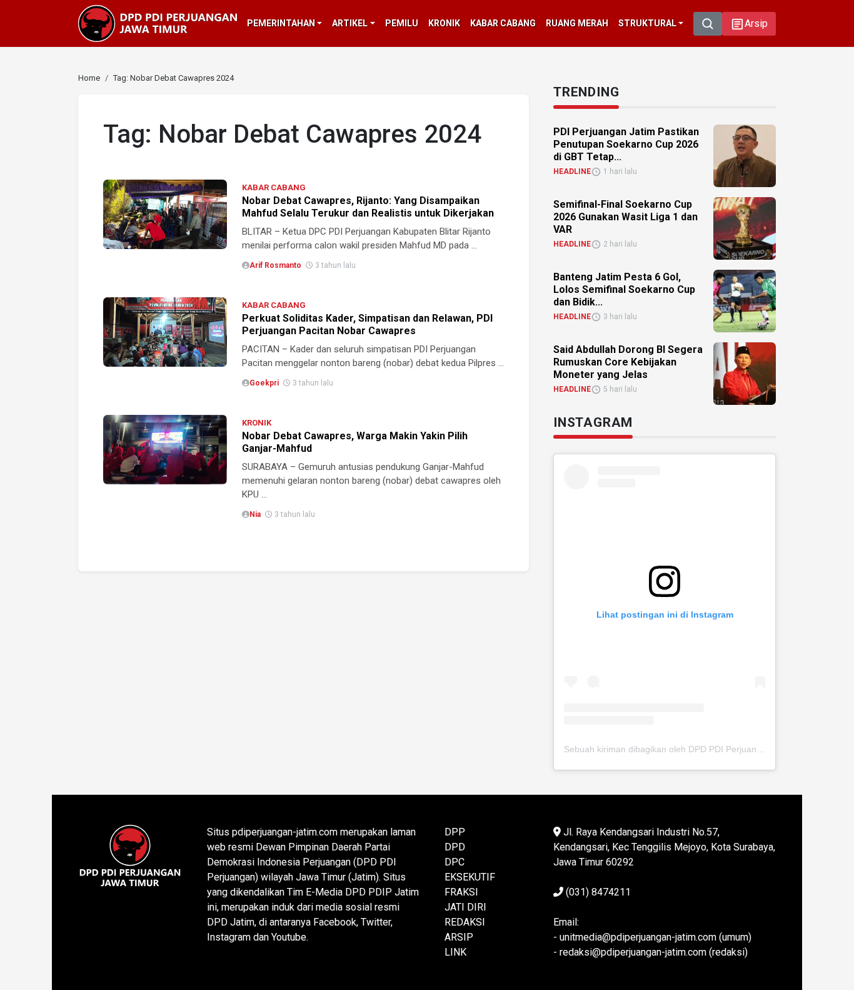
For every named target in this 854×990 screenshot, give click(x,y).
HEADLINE (572, 171)
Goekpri (264, 383)
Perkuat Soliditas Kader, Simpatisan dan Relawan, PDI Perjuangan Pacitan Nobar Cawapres (367, 324)
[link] (165, 214)
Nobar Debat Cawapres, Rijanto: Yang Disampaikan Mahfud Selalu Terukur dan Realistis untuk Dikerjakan (368, 207)
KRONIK (256, 422)
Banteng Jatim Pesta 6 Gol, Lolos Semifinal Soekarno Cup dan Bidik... (624, 289)
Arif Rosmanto (275, 265)
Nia (255, 514)
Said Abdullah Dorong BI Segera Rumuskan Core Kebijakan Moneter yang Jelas (628, 362)
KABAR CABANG (274, 187)
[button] (749, 24)
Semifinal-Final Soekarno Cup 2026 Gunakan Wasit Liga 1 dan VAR (625, 216)
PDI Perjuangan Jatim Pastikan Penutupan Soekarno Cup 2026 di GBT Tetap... (626, 144)
